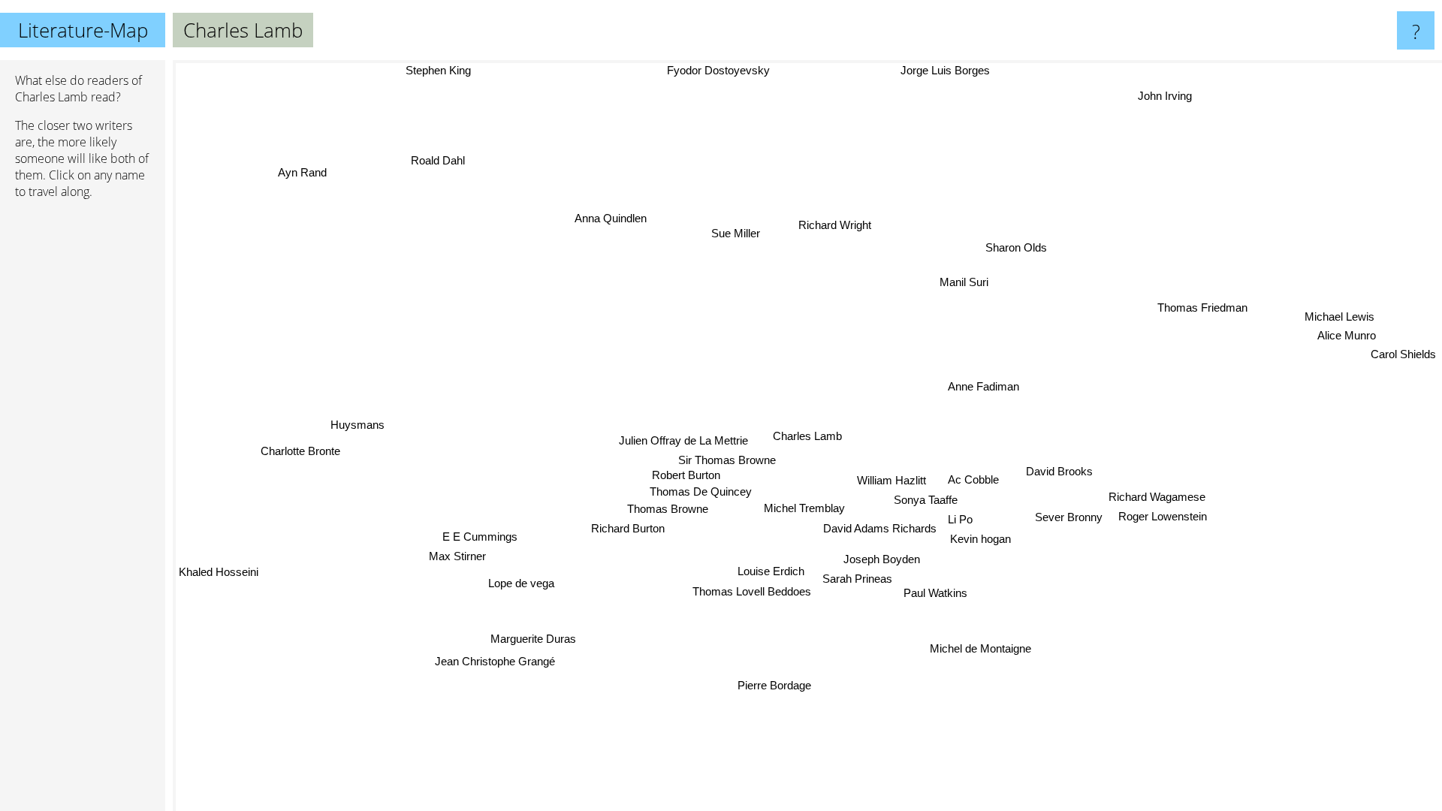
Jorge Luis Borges (927, 70)
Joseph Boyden (887, 557)
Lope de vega (520, 583)
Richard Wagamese (1164, 520)
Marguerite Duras (532, 637)
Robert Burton (687, 476)
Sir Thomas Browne (728, 462)
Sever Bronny (1069, 518)
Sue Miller (738, 233)
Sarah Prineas (856, 577)
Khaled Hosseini (218, 571)
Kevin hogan (983, 538)
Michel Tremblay (809, 508)
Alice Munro (1328, 314)
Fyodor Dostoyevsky (701, 70)
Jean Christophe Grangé (493, 658)
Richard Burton (630, 531)
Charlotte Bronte (296, 445)
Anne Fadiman (988, 395)
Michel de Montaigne (974, 652)
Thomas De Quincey (703, 493)
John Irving (1151, 83)
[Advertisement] (83, 441)
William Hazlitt (892, 479)
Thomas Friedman (1197, 306)
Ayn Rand (298, 164)
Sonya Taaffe (926, 499)
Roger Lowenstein (1165, 539)
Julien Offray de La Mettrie (684, 442)
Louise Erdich (775, 571)
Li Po (963, 518)
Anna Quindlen (615, 217)
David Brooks (1079, 493)
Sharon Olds (1018, 248)
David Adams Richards (883, 528)
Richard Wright (837, 225)
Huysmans (357, 425)
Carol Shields (1394, 332)
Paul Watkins (931, 597)
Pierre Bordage (769, 684)
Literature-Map (83, 30)
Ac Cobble (974, 479)
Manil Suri (965, 282)
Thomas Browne (669, 511)
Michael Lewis (1326, 295)
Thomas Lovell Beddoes (754, 596)
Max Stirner (456, 554)
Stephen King (445, 70)
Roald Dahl (430, 166)
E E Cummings (479, 534)
